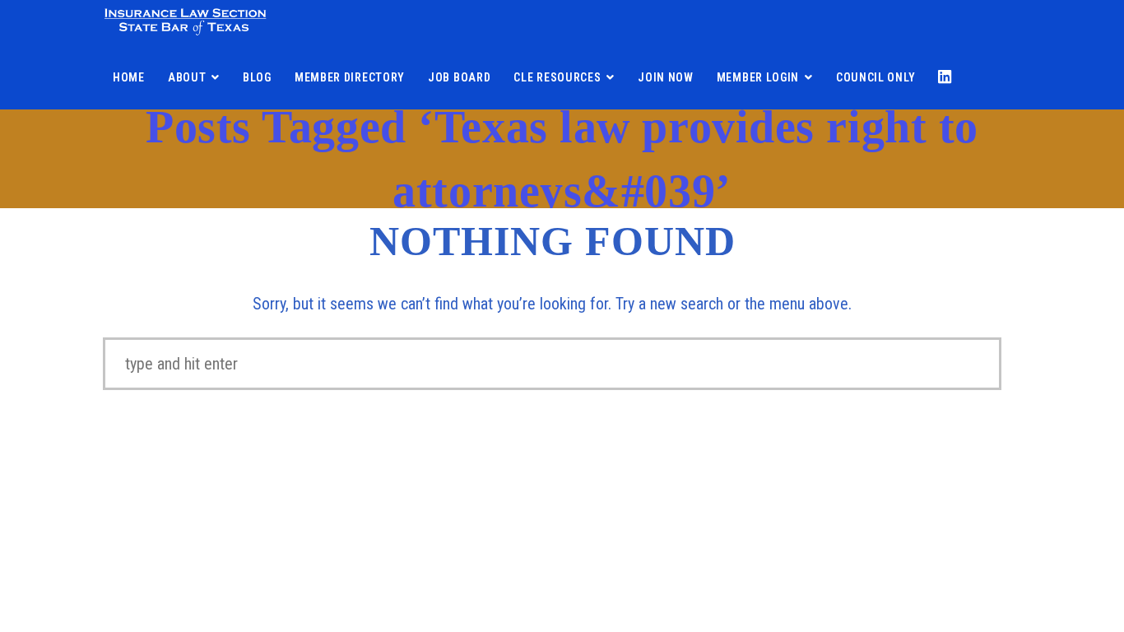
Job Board (459, 77)
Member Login (758, 77)
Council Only (875, 77)
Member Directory (350, 77)
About (187, 77)
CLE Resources (557, 77)
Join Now (666, 77)
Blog (257, 77)
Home (129, 77)
